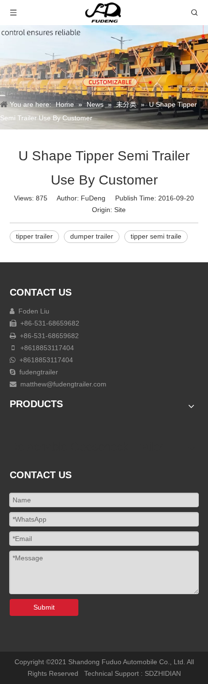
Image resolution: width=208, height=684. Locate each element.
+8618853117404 (46, 348)
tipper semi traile (156, 236)
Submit (44, 607)
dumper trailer (91, 236)
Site (120, 210)
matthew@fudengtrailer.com (63, 384)
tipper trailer (34, 236)
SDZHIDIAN (163, 673)
